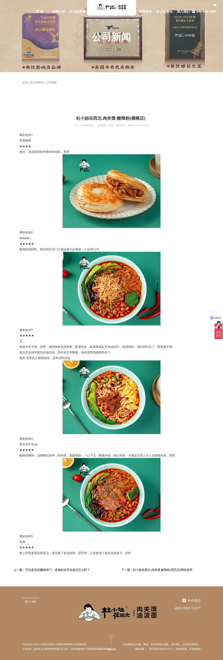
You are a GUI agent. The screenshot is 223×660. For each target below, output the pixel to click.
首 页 (39, 11)
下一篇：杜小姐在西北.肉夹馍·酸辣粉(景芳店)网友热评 (156, 569)
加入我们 (183, 11)
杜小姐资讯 (164, 11)
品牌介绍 (58, 11)
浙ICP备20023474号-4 (160, 648)
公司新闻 (51, 82)
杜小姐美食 (77, 11)
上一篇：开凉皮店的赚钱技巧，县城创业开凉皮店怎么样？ (52, 569)
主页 (25, 82)
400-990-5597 (188, 608)
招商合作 (145, 11)
